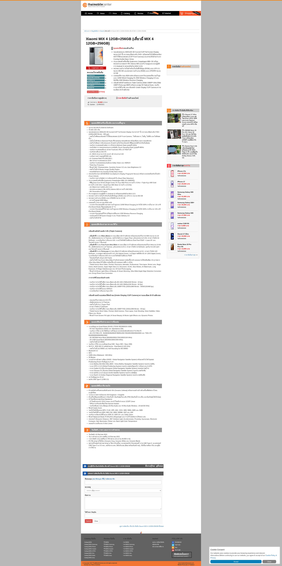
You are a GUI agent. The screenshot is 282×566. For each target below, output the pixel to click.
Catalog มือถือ (88, 542)
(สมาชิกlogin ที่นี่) (98, 479)
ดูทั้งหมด (159, 466)
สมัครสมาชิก (110, 479)
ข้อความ (88, 495)
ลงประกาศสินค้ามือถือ (158, 542)
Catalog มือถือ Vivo (89, 553)
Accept (236, 561)
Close (269, 561)
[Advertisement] (171, 5)
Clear (96, 521)
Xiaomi (102, 31)
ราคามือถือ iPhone (128, 546)
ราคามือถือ (126, 542)
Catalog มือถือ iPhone (90, 546)
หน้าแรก (86, 31)
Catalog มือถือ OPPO (90, 551)
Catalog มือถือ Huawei (90, 549)
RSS (175, 547)
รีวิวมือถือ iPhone (108, 546)
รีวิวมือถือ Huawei (108, 549)
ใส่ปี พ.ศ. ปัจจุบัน (90, 512)
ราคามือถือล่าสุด (189, 255)
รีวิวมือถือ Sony (108, 555)
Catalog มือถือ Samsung (90, 544)
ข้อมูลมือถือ (94, 31)
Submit (88, 521)
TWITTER (177, 545)
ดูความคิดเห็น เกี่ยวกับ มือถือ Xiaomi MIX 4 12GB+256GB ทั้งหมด (142, 526)
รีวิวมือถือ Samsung (109, 544)
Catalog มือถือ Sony (89, 557)
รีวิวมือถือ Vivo (107, 553)
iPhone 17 (181, 181)
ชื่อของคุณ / (100, 479)
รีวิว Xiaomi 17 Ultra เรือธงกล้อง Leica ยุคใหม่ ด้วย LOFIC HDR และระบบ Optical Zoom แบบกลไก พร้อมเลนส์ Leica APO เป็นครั (190, 120)
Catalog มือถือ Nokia (89, 555)
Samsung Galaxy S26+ (185, 202)
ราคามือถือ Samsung (128, 544)
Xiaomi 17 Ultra (183, 234)
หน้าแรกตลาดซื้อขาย (158, 546)
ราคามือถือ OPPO (128, 551)
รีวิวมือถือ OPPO (108, 551)
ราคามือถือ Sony (127, 555)
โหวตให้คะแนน (93, 92)
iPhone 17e (181, 171)
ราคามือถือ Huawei (128, 549)
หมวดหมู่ (88, 487)
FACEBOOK (177, 542)
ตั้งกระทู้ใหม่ (150, 466)
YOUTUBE (177, 550)
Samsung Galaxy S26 (185, 213)
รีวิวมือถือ (106, 542)
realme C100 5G (183, 223)
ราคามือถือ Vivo (127, 553)
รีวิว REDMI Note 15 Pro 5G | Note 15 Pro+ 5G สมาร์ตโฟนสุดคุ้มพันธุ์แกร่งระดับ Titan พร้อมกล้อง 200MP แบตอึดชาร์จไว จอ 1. (189, 136)
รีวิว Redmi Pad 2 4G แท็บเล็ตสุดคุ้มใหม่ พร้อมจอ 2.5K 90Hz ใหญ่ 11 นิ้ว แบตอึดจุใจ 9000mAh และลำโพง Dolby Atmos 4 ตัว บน (190, 151)
